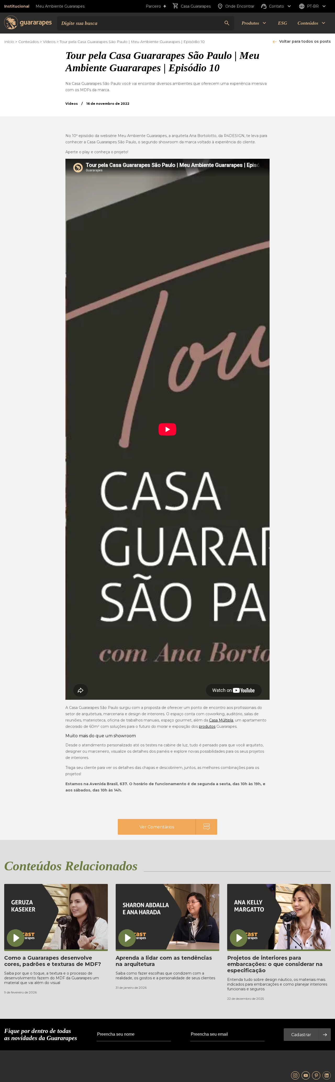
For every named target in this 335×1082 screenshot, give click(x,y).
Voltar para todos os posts (305, 41)
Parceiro (156, 6)
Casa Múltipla (221, 720)
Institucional (16, 6)
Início (9, 41)
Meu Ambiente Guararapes (60, 6)
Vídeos (49, 41)
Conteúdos (28, 41)
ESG (282, 23)
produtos (207, 726)
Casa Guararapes (196, 6)
